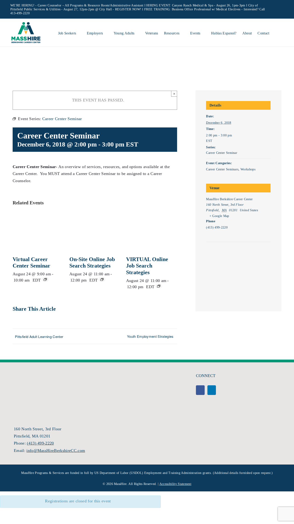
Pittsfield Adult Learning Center (39, 336)
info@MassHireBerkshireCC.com (55, 450)
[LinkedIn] (211, 390)
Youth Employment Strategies (150, 336)
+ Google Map (219, 216)
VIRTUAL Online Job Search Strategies (147, 266)
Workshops (247, 169)
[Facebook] (200, 390)
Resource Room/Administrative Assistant (115, 5)
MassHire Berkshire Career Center (229, 199)
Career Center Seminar (221, 153)
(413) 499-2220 (40, 443)
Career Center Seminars (222, 169)
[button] (276, 32)
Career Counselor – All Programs (60, 5)
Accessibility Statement (175, 484)
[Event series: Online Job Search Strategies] (102, 279)
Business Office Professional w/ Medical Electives (206, 9)
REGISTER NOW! (128, 9)
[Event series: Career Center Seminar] (45, 279)
